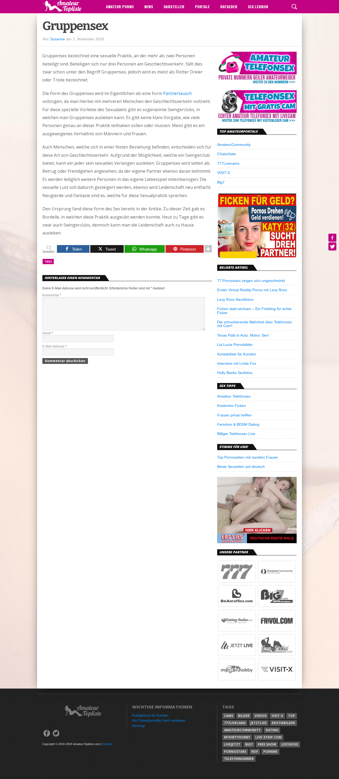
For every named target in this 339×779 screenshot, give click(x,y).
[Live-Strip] (277, 654)
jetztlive (259, 723)
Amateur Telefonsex (234, 396)
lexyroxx (289, 744)
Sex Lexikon (258, 6)
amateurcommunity (242, 730)
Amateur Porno (120, 6)
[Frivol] (277, 630)
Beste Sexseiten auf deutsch (241, 466)
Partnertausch (177, 93)
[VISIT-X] (277, 679)
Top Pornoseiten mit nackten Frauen (247, 457)
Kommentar (51, 295)
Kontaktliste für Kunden (236, 354)
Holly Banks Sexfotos (234, 373)
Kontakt (107, 744)
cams (228, 715)
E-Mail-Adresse (54, 346)
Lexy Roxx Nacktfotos (235, 299)
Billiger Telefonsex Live (236, 434)
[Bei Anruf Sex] (237, 605)
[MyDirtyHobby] (237, 679)
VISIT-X (223, 173)
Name (47, 333)
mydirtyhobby (237, 737)
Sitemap (138, 726)
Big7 (221, 182)
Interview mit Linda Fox (236, 363)
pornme (270, 751)
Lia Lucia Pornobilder (235, 344)
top (291, 715)
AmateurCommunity (234, 144)
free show (267, 744)
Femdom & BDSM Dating (238, 424)
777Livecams (228, 163)
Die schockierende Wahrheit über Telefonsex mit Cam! (254, 324)
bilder (243, 715)
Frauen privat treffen (234, 415)
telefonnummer (239, 758)
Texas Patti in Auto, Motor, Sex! (243, 335)
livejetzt (232, 744)
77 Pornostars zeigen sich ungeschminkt (251, 280)
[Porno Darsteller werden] (257, 257)
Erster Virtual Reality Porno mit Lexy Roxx (252, 290)
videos (260, 715)
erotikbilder (283, 723)
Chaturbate (226, 154)
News (148, 6)
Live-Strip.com (268, 737)
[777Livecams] (237, 581)
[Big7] (277, 605)
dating (272, 730)
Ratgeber (228, 6)
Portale (202, 6)
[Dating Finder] (237, 630)
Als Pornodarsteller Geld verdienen (158, 721)
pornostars (235, 751)
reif (254, 751)
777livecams (235, 723)
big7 (249, 744)
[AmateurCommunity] (277, 581)
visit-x (277, 715)
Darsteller (174, 6)
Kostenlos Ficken (231, 405)
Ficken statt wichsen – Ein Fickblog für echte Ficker (254, 311)
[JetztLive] (237, 654)
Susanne (57, 39)
